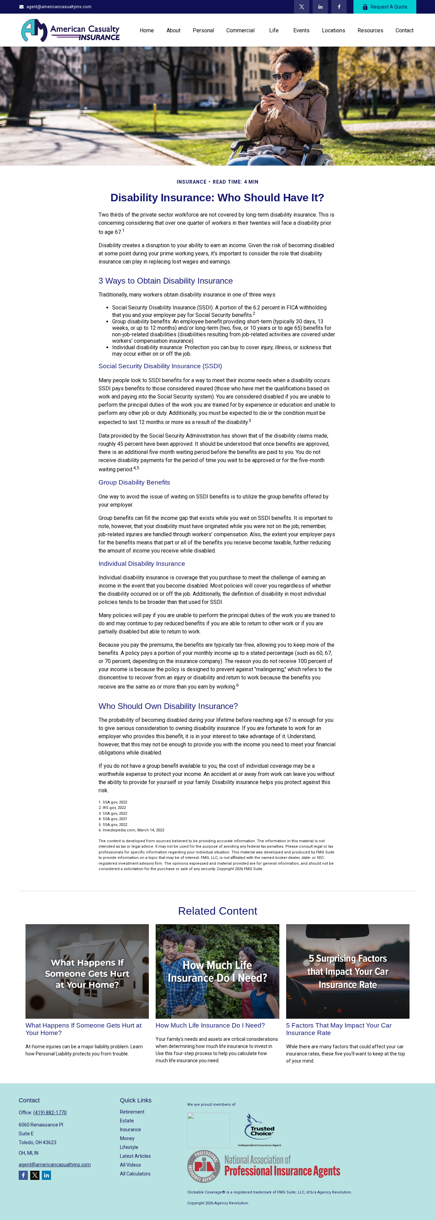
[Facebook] (339, 7)
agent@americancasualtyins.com (59, 6)
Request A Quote (389, 7)
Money (127, 1138)
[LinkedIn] (320, 7)
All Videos (130, 1165)
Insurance (130, 1129)
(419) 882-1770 (50, 1112)
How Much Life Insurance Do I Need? (210, 1025)
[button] (147, 30)
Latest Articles (135, 1156)
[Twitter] (301, 7)
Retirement (132, 1112)
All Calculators (135, 1173)
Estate (127, 1120)
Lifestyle (129, 1147)
